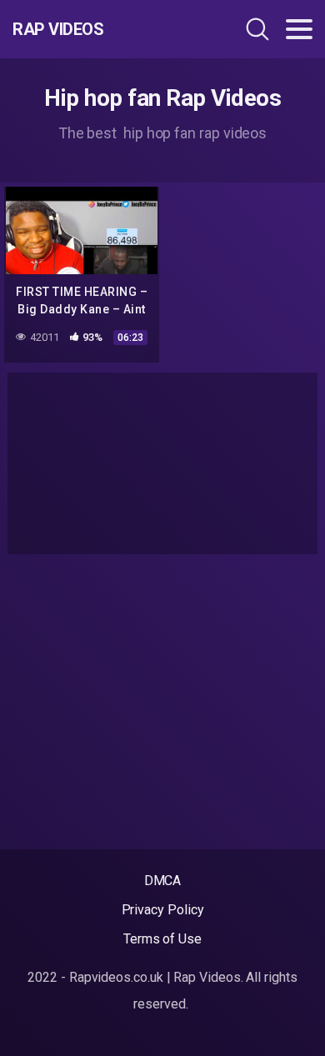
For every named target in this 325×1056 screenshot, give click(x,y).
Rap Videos (57, 29)
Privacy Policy (163, 910)
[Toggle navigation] (299, 29)
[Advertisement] (163, 463)
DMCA (163, 880)
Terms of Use (162, 939)
